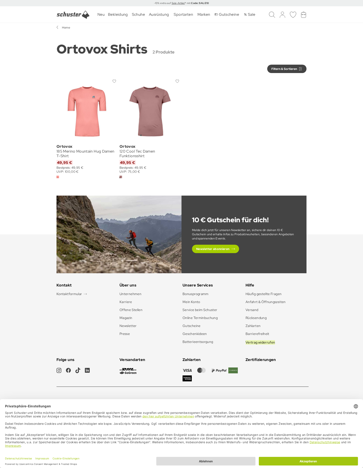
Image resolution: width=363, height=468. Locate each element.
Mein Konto (191, 302)
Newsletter (128, 326)
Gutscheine (192, 326)
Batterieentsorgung (198, 342)
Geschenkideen (195, 334)
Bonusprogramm (196, 294)
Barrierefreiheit (257, 334)
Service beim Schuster (200, 310)
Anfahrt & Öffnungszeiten (266, 302)
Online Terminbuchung (200, 318)
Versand (252, 310)
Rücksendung (256, 318)
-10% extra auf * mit (181, 3)
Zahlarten (253, 326)
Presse (125, 334)
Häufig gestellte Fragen (263, 294)
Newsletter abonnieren (213, 249)
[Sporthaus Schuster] (73, 14)
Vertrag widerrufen (260, 342)
